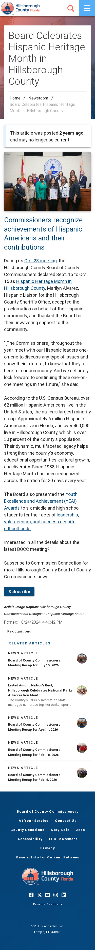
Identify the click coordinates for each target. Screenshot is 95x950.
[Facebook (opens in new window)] (31, 895)
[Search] (71, 8)
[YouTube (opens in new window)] (48, 895)
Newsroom (38, 98)
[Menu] (87, 8)
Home (15, 98)
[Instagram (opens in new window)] (56, 895)
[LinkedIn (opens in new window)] (64, 895)
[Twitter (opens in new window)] (39, 895)
